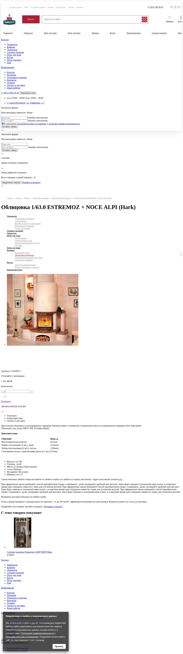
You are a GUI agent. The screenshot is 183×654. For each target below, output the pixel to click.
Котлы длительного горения (27, 267)
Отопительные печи (23, 241)
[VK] (179, 7)
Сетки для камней (22, 228)
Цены (26, 7)
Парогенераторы (134, 33)
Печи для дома (50, 33)
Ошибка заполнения (37, 117)
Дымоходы (7, 33)
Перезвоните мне (27, 93)
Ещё (9, 62)
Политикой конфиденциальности (37, 633)
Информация (7, 67)
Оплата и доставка (16, 85)
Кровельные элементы (24, 226)
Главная (10, 198)
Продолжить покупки (11, 182)
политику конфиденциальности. (64, 124)
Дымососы (28, 33)
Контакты (80, 7)
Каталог (31, 19)
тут (120, 479)
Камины (95, 33)
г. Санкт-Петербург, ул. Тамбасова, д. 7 (26, 103)
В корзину (6, 401)
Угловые (18, 245)
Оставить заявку (9, 127)
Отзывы (50, 7)
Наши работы (60, 7)
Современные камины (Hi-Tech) (28, 258)
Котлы (112, 33)
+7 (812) (155, 7)
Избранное (170, 21)
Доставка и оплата (15, 7)
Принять (59, 646)
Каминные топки (22, 253)
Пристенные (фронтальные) (61, 198)
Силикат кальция (159, 33)
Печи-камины (21, 238)
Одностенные (20, 221)
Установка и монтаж (38, 7)
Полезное (71, 7)
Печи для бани (74, 33)
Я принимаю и (42, 124)
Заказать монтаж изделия (13, 406)
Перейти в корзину (31, 182)
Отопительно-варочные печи (27, 243)
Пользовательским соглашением (22, 637)
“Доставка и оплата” (53, 506)
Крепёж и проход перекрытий (28, 223)
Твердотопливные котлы (25, 265)
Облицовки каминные (40, 198)
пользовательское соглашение (31, 124)
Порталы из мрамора (24, 260)
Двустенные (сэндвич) (24, 219)
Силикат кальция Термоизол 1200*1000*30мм (29, 552)
